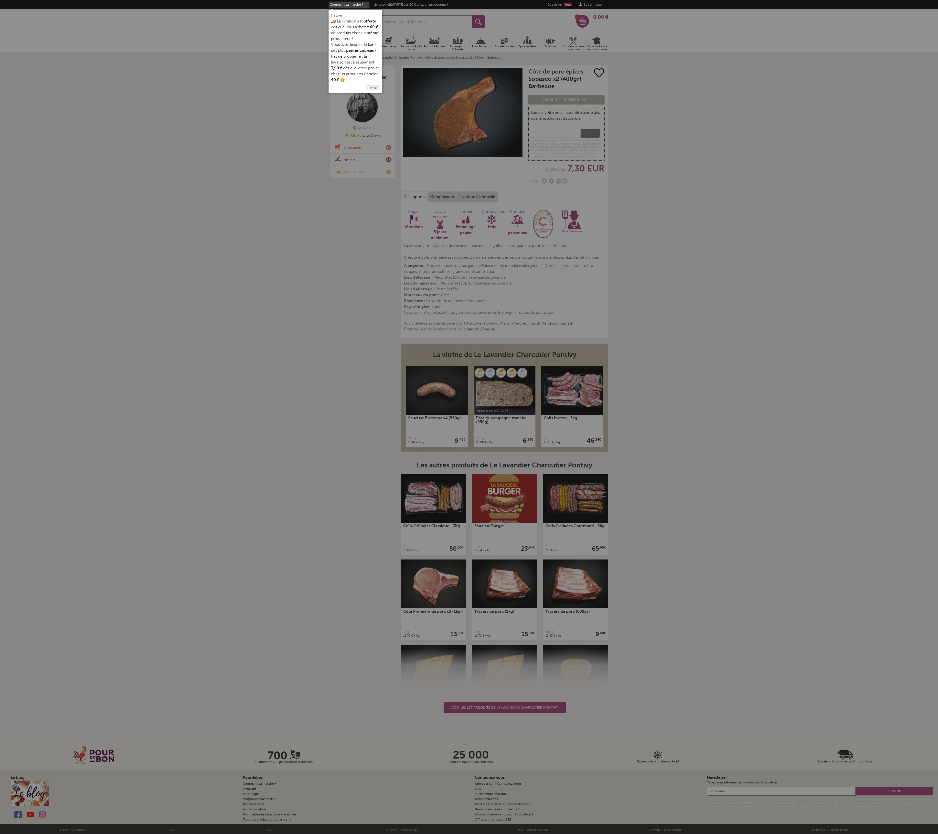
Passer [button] (336, 15)
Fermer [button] (373, 87)
